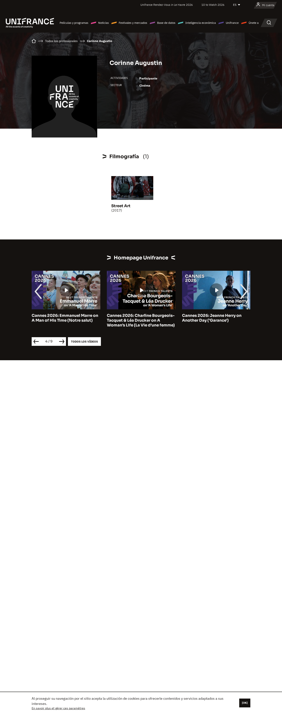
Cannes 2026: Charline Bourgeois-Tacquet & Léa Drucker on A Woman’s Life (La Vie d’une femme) (141, 320)
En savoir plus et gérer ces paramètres (58, 708)
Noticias (103, 23)
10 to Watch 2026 (212, 5)
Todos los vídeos (84, 341)
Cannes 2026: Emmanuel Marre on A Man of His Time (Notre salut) (65, 318)
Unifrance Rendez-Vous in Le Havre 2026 (166, 5)
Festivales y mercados (133, 23)
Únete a (254, 23)
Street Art (120, 206)
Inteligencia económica (200, 23)
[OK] (245, 703)
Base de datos (166, 23)
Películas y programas (74, 23)
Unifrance (232, 23)
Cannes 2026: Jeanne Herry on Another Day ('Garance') (212, 318)
